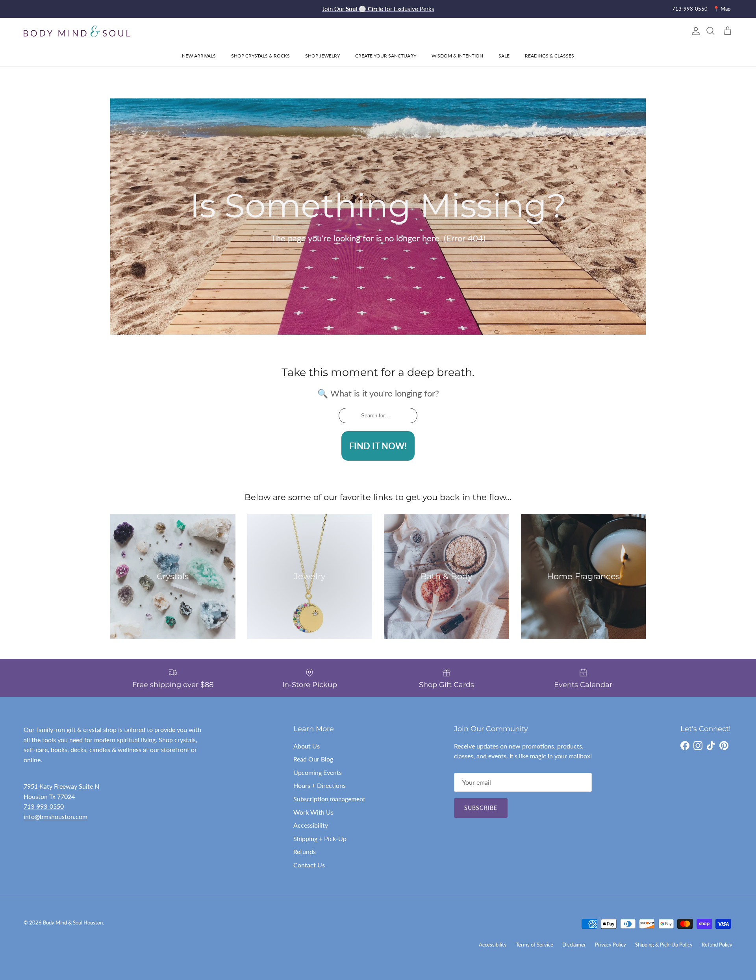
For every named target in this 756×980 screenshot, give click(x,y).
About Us (306, 746)
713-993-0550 (690, 9)
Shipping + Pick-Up (319, 838)
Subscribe (480, 807)
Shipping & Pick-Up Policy (664, 944)
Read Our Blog (313, 759)
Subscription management (329, 798)
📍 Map (721, 9)
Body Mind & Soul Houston (73, 922)
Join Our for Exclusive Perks (378, 8)
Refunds (304, 851)
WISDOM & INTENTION (457, 56)
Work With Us (313, 812)
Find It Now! (378, 446)
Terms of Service (534, 944)
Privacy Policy (610, 944)
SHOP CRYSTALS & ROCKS (260, 56)
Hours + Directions (319, 785)
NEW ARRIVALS (199, 56)
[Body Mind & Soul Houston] (77, 31)
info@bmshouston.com (55, 816)
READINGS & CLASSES (549, 56)
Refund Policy (717, 944)
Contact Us (309, 865)
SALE (504, 56)
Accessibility (310, 825)
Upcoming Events (317, 772)
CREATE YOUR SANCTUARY (385, 56)
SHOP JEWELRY (322, 56)
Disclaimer (574, 944)
